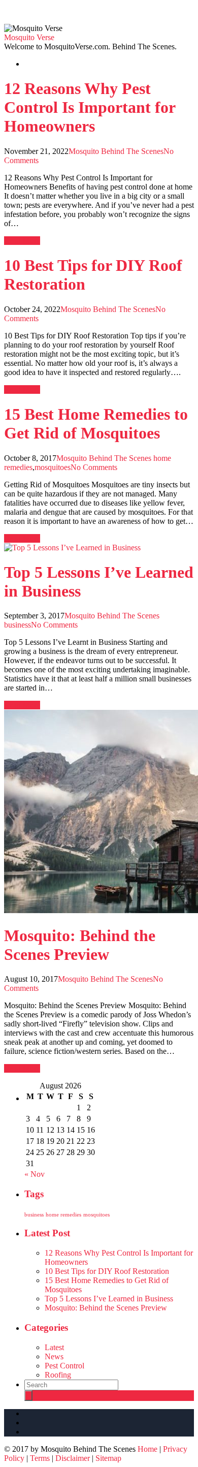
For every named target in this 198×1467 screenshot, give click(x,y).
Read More (22, 240)
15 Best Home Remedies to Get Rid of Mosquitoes (96, 423)
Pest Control (64, 1365)
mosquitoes (53, 467)
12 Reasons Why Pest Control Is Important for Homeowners (89, 107)
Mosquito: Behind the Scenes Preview (79, 944)
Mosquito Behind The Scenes (116, 151)
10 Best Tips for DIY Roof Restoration (107, 1271)
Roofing (58, 1374)
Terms (40, 1458)
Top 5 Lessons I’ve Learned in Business (109, 1298)
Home (147, 1449)
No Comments (94, 467)
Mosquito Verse (29, 37)
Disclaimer (72, 1458)
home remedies (63, 1215)
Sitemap (108, 1458)
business (17, 624)
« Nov (34, 1174)
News (54, 1356)
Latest (54, 1347)
